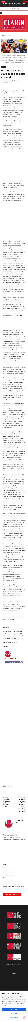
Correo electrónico (7, 871)
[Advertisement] (14, 166)
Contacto (14, 973)
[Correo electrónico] (21, 662)
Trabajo (8, 35)
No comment (5, 82)
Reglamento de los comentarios (14, 969)
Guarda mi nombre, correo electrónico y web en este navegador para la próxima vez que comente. (14, 887)
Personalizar (14, 1013)
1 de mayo (10, 786)
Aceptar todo (14, 1009)
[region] (14, 1006)
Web (4, 877)
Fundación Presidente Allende (14, 964)
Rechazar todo (14, 1017)
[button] (24, 1)
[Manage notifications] (24, 1017)
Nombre (5, 864)
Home (2, 35)
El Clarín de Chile (6, 80)
